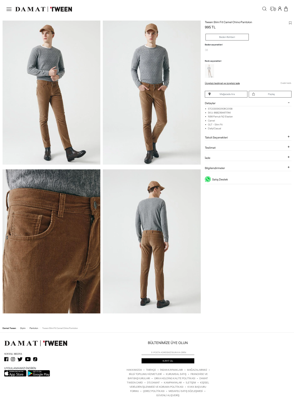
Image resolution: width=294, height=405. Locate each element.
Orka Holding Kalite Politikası (175, 378)
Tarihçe (151, 369)
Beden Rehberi (227, 37)
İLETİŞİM (191, 382)
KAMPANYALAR (173, 382)
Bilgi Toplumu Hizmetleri (145, 374)
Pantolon (34, 328)
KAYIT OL (168, 360)
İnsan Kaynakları (171, 369)
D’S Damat (153, 382)
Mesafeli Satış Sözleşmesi (186, 391)
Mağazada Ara (227, 94)
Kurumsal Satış (176, 374)
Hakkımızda (134, 369)
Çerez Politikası (154, 391)
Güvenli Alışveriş (167, 395)
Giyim (23, 328)
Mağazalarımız (197, 369)
